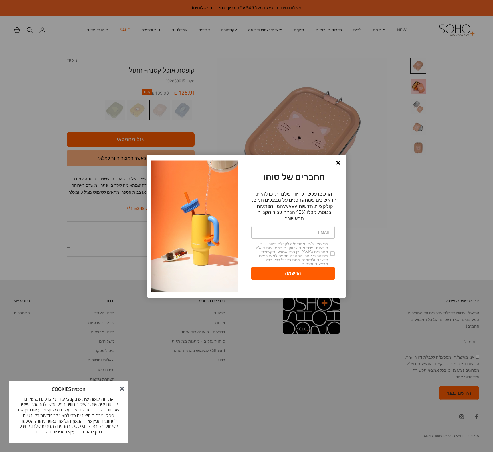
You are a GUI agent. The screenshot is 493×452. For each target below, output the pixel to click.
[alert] (246, 226)
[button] (338, 163)
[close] (122, 389)
